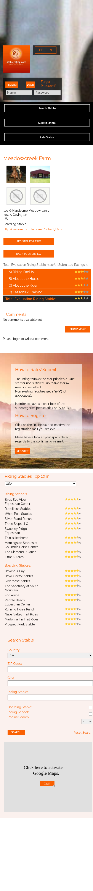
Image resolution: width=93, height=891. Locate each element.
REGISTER (22, 451)
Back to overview (29, 253)
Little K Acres (14, 557)
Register (12, 85)
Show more (78, 329)
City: (11, 678)
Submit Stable (47, 123)
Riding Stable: (18, 692)
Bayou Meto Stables (19, 576)
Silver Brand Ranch (18, 518)
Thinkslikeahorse (16, 538)
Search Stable (47, 108)
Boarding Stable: (20, 707)
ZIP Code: (15, 663)
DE (41, 50)
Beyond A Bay (15, 571)
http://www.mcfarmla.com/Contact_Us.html (34, 229)
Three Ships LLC (16, 523)
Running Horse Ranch (20, 609)
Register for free (28, 241)
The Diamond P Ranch (20, 552)
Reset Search (83, 732)
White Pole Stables (18, 513)
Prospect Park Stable (20, 624)
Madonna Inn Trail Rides (21, 619)
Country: (14, 650)
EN (50, 50)
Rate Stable (47, 137)
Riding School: (18, 712)
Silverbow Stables (17, 581)
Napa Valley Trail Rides (21, 614)
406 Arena (12, 595)
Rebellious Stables (18, 508)
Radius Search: (18, 717)
